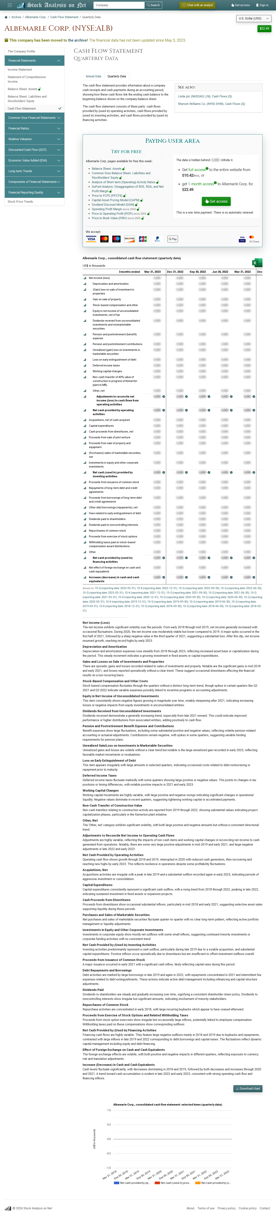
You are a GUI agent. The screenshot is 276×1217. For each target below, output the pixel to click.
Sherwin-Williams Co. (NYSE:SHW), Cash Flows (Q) (211, 104)
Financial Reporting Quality (25, 192)
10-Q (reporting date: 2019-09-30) (167, 601)
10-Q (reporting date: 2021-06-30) (228, 592)
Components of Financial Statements (32, 182)
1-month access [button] (201, 184)
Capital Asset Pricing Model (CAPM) (116, 200)
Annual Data (93, 76)
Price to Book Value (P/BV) (116, 218)
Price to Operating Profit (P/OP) (119, 213)
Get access (242, 5)
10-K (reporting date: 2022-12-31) (157, 588)
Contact (265, 1208)
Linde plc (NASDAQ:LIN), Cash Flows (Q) (205, 96)
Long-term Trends (20, 171)
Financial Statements (22, 60)
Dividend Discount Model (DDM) (113, 204)
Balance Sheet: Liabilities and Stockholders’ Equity (27, 99)
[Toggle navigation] (10, 5)
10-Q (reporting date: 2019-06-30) (209, 601)
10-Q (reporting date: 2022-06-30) (241, 588)
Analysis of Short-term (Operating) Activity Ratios (124, 182)
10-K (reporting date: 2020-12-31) (138, 597)
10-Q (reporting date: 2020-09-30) (180, 597)
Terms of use (206, 1208)
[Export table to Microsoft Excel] (257, 262)
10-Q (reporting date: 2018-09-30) (161, 606)
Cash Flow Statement (64, 17)
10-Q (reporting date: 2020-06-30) (222, 597)
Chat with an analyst (198, 5)
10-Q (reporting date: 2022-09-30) (199, 588)
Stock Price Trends (20, 201)
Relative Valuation (20, 139)
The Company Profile (21, 51)
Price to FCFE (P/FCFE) (107, 195)
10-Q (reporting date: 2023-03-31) (115, 588)
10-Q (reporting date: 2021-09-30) (186, 592)
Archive (16, 17)
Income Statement (20, 69)
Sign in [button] (263, 5)
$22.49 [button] (264, 28)
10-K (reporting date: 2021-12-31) (145, 592)
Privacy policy (227, 1208)
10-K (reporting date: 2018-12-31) (119, 606)
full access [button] (197, 169)
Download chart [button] (249, 1088)
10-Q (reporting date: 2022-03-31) (103, 592)
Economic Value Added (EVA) (27, 160)
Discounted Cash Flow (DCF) (27, 150)
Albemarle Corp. (35, 17)
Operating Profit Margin (114, 209)
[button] (85, 278)
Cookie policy (248, 1208)
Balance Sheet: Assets (23, 89)
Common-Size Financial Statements (32, 118)
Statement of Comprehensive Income (27, 79)
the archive (77, 40)
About (190, 1208)
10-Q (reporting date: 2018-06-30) (203, 606)
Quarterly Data (117, 76)
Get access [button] (218, 201)
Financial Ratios (18, 128)
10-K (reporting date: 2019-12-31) (126, 601)
